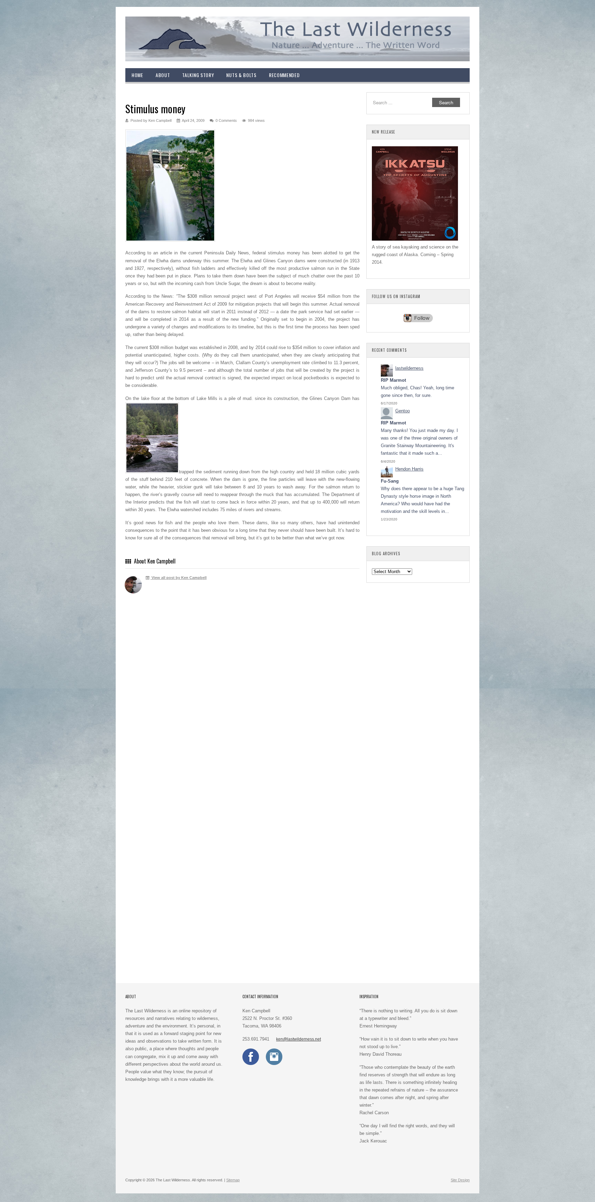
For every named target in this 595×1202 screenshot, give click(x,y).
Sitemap (233, 1180)
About (163, 74)
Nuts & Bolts (241, 74)
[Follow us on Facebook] (250, 1063)
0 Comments (226, 120)
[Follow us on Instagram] (274, 1063)
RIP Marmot (393, 380)
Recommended (284, 74)
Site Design (460, 1180)
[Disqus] (242, 699)
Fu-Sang (390, 481)
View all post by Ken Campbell (178, 578)
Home (137, 74)
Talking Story (198, 74)
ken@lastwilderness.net (298, 1039)
